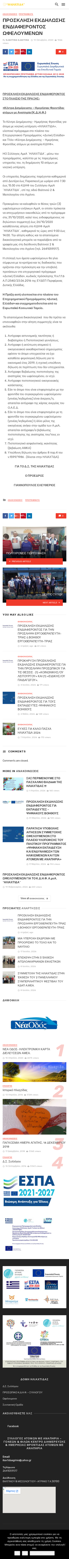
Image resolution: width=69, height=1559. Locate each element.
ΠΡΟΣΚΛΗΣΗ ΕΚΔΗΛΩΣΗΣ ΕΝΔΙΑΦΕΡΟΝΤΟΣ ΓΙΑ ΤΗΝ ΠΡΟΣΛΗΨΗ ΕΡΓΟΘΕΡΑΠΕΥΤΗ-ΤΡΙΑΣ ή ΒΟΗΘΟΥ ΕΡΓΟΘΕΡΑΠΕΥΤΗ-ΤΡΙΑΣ (39, 633)
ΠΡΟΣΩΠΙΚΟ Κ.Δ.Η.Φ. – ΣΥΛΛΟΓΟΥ (22, 1392)
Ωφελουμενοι (10, 1398)
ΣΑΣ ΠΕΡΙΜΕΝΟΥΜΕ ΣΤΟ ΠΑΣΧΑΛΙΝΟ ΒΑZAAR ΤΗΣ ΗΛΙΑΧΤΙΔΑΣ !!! (44, 782)
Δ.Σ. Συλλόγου (12, 1161)
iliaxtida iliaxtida (17, 40)
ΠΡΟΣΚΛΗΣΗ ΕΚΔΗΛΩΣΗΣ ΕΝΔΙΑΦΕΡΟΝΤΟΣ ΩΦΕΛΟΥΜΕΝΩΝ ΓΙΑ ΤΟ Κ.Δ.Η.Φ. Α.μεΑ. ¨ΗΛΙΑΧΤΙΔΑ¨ (34, 878)
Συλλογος (7, 1086)
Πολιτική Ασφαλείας (42, 1553)
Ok (17, 1553)
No (25, 1553)
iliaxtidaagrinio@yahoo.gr (17, 1460)
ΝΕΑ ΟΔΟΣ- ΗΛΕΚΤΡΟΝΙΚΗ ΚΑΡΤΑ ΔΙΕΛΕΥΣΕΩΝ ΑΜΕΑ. (26, 1051)
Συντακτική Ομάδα (13, 1404)
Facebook (13, 1426)
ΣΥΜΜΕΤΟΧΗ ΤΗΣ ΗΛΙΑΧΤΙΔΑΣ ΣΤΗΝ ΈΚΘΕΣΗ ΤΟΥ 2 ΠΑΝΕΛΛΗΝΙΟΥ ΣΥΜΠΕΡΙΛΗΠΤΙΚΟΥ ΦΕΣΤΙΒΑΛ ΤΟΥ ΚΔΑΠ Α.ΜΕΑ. (41, 979)
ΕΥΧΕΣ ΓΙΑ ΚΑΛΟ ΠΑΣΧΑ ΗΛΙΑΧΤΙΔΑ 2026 (34, 730)
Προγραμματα (26, 14)
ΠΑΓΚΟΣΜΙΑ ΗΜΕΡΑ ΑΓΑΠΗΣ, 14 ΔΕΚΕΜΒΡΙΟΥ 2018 (34, 1144)
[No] (64, 1544)
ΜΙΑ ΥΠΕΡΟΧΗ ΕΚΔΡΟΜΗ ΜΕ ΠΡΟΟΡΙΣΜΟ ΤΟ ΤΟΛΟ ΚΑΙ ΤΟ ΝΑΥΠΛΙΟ (37, 942)
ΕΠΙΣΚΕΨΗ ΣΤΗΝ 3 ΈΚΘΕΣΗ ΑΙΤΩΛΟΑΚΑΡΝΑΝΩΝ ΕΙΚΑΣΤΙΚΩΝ (39, 959)
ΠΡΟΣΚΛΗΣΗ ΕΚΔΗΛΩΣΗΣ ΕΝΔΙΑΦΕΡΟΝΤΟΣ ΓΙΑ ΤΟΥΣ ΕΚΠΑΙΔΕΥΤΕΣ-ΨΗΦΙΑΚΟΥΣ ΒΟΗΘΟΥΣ (37, 703)
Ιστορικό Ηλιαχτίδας (15, 1090)
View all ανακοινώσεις (32, 898)
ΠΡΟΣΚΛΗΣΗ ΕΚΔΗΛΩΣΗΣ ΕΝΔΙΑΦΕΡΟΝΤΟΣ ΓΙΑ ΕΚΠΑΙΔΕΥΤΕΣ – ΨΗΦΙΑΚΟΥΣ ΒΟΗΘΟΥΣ (44, 807)
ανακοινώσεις (10, 14)
